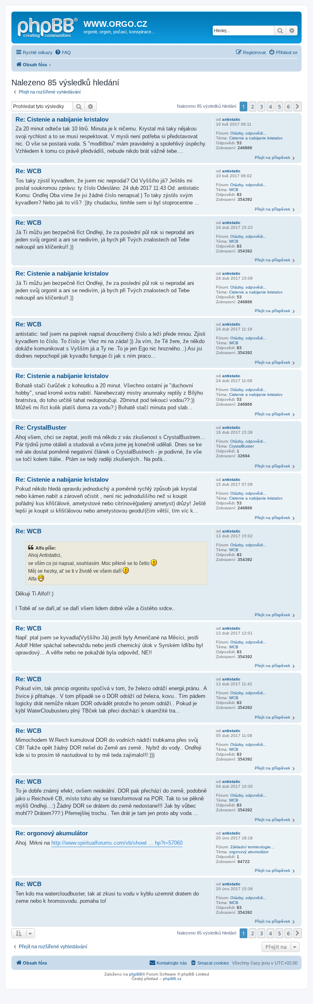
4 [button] (270, 106)
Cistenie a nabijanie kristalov (255, 138)
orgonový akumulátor (249, 852)
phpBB (135, 974)
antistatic (231, 119)
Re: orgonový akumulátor (51, 833)
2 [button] (252, 106)
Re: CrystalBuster (40, 427)
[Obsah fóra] (48, 26)
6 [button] (288, 106)
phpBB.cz (172, 978)
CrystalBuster (241, 446)
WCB (233, 189)
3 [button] (261, 106)
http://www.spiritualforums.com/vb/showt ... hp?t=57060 (117, 843)
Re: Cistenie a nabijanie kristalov (61, 119)
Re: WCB (28, 170)
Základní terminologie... (252, 847)
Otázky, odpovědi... (248, 133)
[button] (297, 106)
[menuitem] (63, 52)
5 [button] (279, 106)
